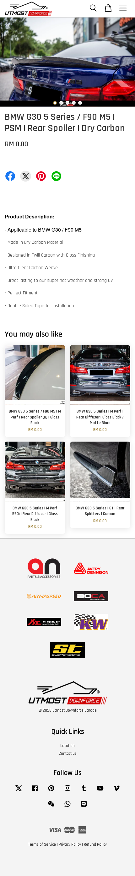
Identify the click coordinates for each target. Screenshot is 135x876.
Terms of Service (42, 844)
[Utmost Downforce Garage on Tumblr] (83, 791)
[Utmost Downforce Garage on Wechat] (51, 806)
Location (67, 745)
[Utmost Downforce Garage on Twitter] (18, 791)
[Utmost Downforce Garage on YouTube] (100, 791)
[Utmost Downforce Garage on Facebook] (34, 791)
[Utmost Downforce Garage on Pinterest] (51, 791)
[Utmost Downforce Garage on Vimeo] (116, 791)
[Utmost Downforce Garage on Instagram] (67, 791)
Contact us (68, 753)
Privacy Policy (70, 844)
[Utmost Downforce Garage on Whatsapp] (67, 806)
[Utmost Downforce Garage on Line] (83, 806)
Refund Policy (95, 844)
